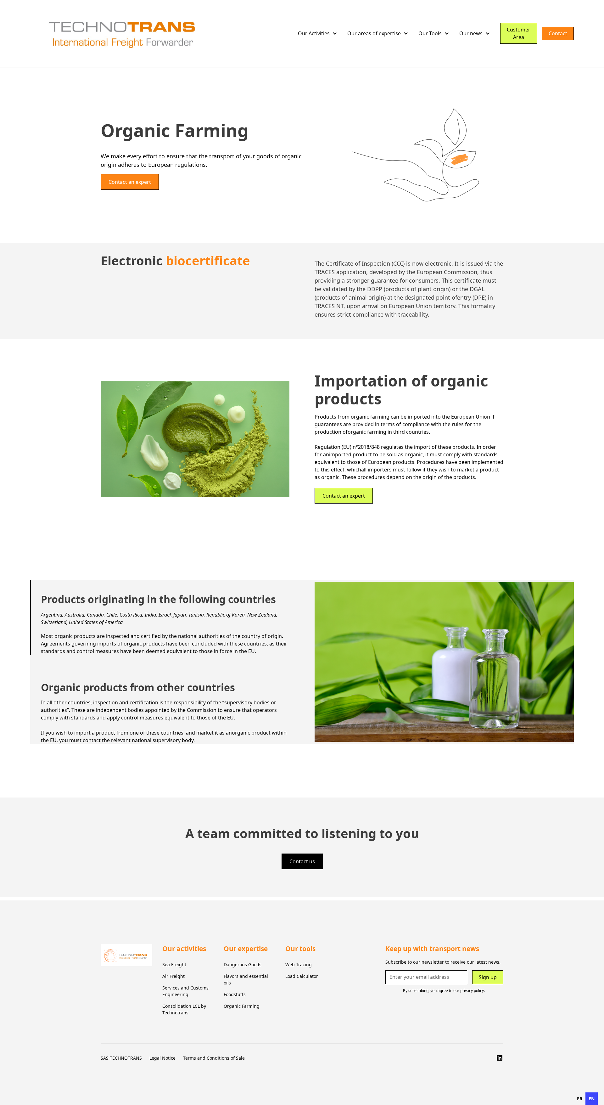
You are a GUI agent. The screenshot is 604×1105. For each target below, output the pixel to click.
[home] (161, 33)
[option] (579, 1098)
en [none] (592, 1099)
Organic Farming (242, 1006)
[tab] (159, 617)
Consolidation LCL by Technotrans (184, 1009)
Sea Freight (174, 964)
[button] (317, 33)
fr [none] (579, 1099)
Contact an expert (130, 181)
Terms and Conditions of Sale (214, 1058)
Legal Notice (162, 1058)
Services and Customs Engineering (185, 991)
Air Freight (173, 976)
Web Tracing (298, 964)
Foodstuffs (235, 994)
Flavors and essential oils (246, 979)
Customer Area (518, 33)
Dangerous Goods (242, 964)
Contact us (302, 861)
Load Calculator (301, 976)
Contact (558, 33)
